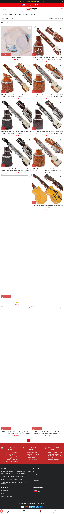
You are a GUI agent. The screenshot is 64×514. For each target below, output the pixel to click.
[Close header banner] (62, 1)
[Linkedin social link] (38, 5)
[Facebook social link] (34, 5)
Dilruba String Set (16, 57)
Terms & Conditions (6, 496)
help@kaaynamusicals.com (14, 479)
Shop (34, 477)
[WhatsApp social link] (40, 5)
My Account (4, 490)
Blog (2, 493)
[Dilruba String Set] (16, 41)
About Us (35, 475)
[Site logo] (32, 9)
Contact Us (36, 480)
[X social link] (36, 5)
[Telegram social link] (42, 5)
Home (2, 18)
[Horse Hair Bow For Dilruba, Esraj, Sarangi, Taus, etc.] (16, 236)
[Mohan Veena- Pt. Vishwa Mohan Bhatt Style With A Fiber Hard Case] (47, 189)
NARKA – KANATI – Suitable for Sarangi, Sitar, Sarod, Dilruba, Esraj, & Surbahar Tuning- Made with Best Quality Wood (16, 433)
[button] (3, 91)
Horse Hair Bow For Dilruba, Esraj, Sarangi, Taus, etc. (16, 300)
